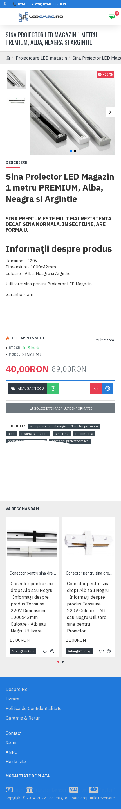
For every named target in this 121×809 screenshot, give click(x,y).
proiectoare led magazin (26, 441)
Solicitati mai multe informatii (63, 408)
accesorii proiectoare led (70, 441)
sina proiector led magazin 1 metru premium (64, 426)
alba (11, 433)
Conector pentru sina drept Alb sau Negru (33, 573)
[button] (35, 112)
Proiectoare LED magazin (41, 58)
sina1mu (62, 433)
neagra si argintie (34, 433)
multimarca (84, 433)
